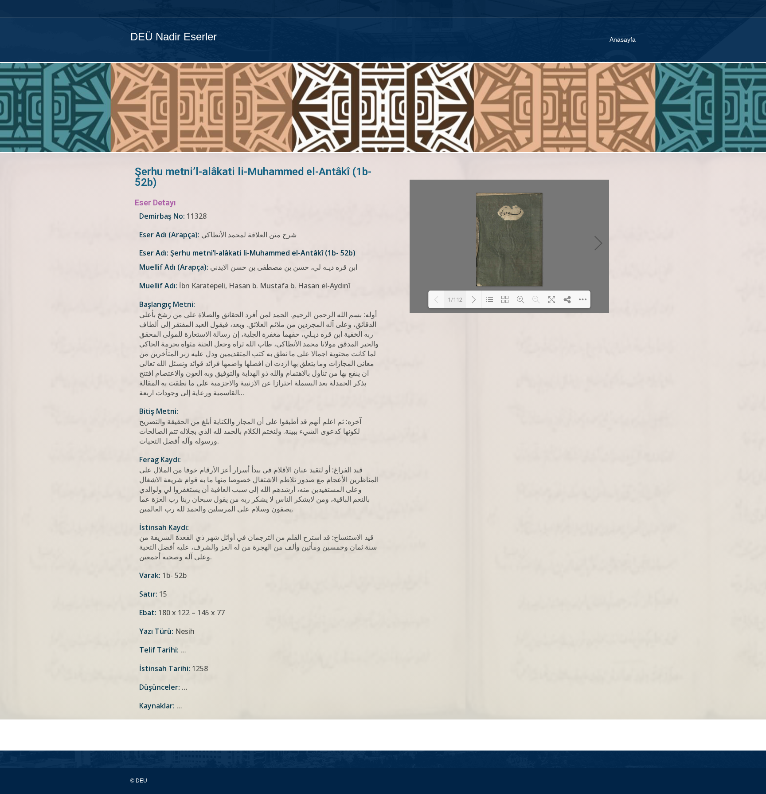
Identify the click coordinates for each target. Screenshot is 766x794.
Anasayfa (623, 39)
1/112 (455, 299)
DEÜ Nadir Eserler (173, 37)
